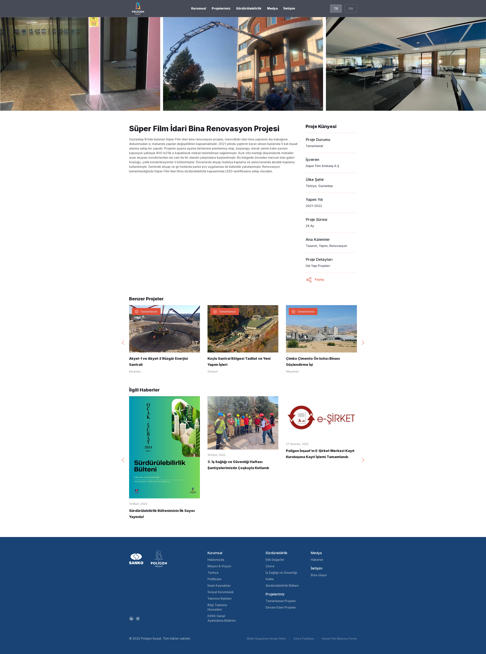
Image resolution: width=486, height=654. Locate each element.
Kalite (270, 579)
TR (336, 8)
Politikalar (214, 579)
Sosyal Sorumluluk (220, 592)
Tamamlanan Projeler (281, 601)
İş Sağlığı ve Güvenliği (281, 572)
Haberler (317, 560)
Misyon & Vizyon (219, 566)
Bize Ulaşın (319, 575)
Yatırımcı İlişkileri (219, 598)
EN (351, 8)
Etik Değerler (275, 560)
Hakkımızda (215, 560)
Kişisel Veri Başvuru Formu (339, 638)
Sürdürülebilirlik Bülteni (282, 585)
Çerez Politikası (303, 638)
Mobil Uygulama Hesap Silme (266, 638)
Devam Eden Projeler (281, 607)
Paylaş (319, 279)
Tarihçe (213, 572)
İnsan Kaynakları (219, 585)
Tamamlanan (149, 311)
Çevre (270, 566)
